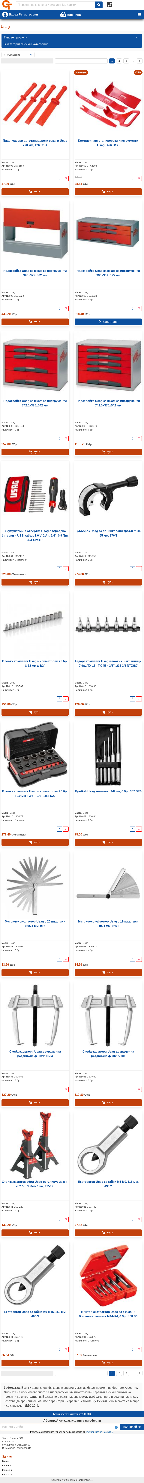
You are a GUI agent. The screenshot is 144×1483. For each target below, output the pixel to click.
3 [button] (126, 61)
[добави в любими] (66, 178)
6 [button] (139, 61)
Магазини (7, 1470)
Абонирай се (132, 1426)
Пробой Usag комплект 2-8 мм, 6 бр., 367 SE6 (108, 791)
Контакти (7, 1474)
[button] (139, 14)
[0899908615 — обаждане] (110, 4)
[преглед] (59, 178)
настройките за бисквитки (99, 1432)
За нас (5, 1461)
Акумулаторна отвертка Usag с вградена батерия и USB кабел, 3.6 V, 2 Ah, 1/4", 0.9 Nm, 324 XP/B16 (35, 535)
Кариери (6, 1465)
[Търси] (99, 4)
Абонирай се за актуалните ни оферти (72, 1420)
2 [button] (119, 61)
